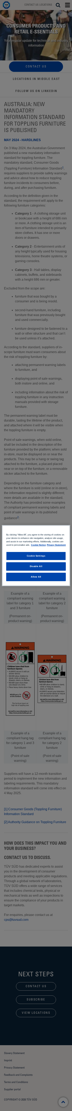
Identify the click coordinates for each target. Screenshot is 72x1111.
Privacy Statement (56, 545)
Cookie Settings (36, 556)
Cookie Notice (38, 545)
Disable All (36, 566)
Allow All (36, 577)
